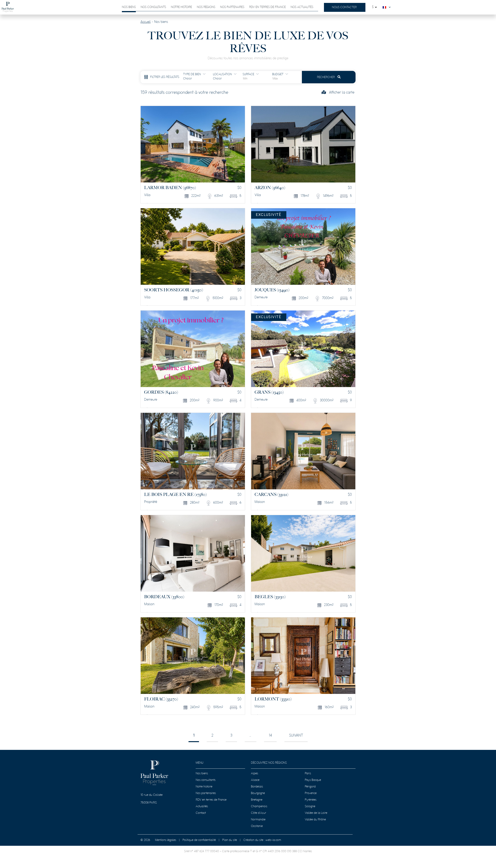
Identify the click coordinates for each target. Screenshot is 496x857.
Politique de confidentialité (199, 840)
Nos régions (206, 7)
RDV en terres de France (211, 799)
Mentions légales (165, 840)
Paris (308, 773)
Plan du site (229, 840)
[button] (387, 7)
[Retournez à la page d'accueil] (8, 7)
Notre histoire (181, 7)
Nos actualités (302, 7)
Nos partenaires (232, 7)
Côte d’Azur (258, 813)
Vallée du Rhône (315, 819)
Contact (201, 813)
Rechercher (326, 77)
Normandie (258, 819)
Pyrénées (310, 799)
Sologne (310, 806)
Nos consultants (153, 7)
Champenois (259, 806)
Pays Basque (313, 780)
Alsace (255, 780)
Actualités (202, 806)
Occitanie (257, 826)
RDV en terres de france (267, 7)
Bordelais (257, 786)
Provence (311, 793)
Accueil (145, 22)
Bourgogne (258, 793)
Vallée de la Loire (316, 813)
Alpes (254, 773)
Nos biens (129, 7)
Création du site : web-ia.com (262, 840)
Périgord (310, 786)
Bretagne (256, 799)
